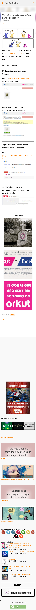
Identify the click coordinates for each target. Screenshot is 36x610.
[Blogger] (21, 537)
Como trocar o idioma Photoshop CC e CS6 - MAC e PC (17, 479)
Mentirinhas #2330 (7, 522)
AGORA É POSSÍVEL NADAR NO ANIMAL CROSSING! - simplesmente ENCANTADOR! (20, 545)
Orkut (12, 314)
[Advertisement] (18, 358)
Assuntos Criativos (11, 3)
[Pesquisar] (33, 3)
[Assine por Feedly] (23, 533)
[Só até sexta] (18, 413)
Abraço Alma (5, 500)
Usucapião (12, 559)
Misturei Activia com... (8, 437)
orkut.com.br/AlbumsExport (19, 79)
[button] (3, 24)
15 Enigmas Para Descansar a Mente (20, 574)
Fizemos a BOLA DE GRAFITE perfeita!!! (21, 552)
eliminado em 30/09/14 (13, 53)
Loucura (3, 458)
